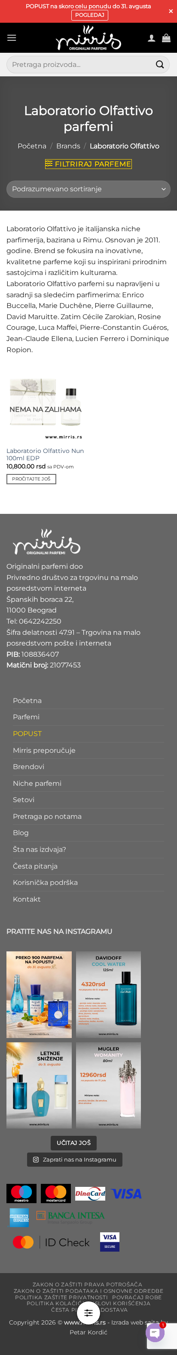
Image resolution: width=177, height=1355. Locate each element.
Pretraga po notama (47, 816)
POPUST (27, 734)
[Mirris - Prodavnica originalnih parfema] (88, 38)
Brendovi (28, 767)
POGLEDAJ (89, 15)
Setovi (23, 800)
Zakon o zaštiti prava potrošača (88, 1284)
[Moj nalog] (151, 37)
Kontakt (27, 899)
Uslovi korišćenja (120, 1304)
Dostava (114, 1310)
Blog (21, 833)
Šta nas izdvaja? (39, 849)
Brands (68, 146)
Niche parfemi (37, 783)
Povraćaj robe (137, 1297)
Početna (32, 146)
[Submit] (160, 64)
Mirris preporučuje (44, 750)
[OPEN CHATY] (155, 1332)
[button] (11, 37)
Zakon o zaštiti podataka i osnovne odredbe (89, 1291)
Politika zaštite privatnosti (61, 1297)
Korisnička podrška (45, 882)
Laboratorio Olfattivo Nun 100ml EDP (45, 454)
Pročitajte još (31, 479)
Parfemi (26, 717)
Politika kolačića (56, 1304)
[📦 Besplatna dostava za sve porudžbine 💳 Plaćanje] (39, 994)
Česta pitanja (35, 866)
